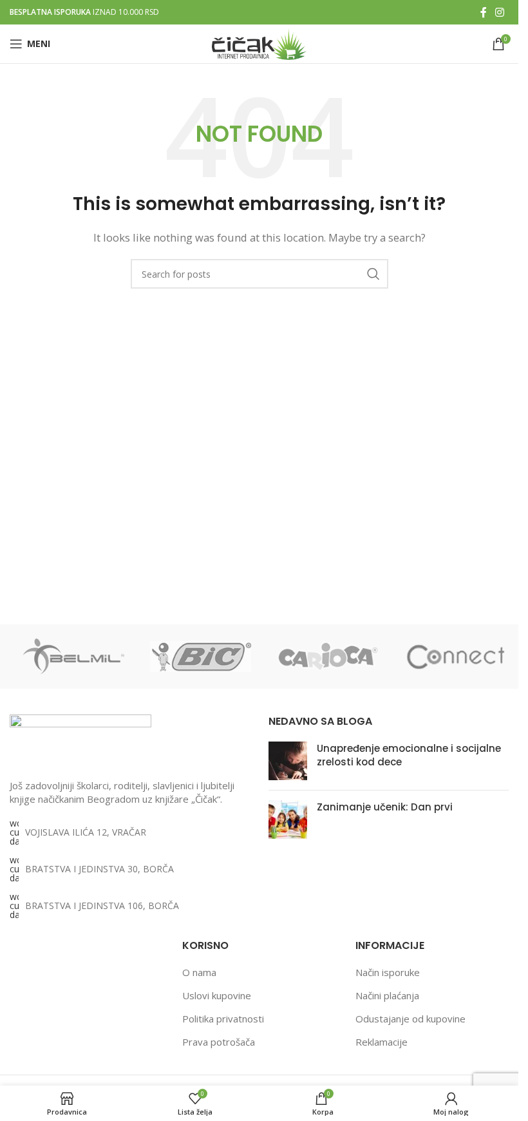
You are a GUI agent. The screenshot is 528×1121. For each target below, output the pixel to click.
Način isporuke (387, 972)
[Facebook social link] (483, 12)
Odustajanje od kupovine (410, 1018)
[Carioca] (327, 656)
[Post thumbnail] (288, 761)
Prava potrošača (218, 1041)
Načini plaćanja (387, 995)
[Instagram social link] (500, 12)
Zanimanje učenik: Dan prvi (385, 807)
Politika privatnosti (223, 1018)
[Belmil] (73, 656)
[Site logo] (259, 42)
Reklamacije (381, 1041)
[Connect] (455, 656)
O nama (199, 972)
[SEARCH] (373, 274)
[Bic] (201, 656)
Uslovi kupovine (216, 995)
